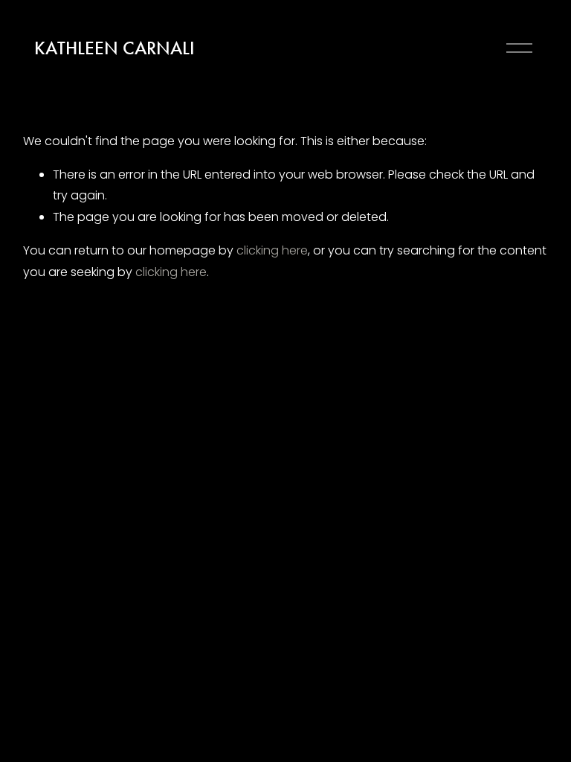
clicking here (272, 250)
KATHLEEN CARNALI (114, 48)
